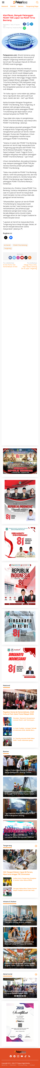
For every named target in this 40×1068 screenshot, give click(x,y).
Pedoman (13, 1065)
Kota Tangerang (7, 27)
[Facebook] (10, 257)
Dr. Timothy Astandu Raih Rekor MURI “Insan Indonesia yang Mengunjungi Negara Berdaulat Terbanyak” (24, 739)
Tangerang (7, 248)
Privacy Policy (22, 1065)
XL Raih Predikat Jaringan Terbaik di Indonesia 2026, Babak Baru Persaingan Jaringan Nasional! (24, 729)
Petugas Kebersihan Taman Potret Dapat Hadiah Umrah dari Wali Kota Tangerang (25, 889)
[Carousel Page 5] (25, 995)
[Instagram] (18, 257)
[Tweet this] (28, 24)
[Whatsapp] (24, 28)
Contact (32, 1065)
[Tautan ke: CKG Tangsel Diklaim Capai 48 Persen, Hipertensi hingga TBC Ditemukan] (20, 859)
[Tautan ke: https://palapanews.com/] (36, 846)
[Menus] (3, 2)
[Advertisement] (20, 360)
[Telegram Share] (31, 24)
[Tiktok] (25, 257)
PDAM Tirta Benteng (20, 245)
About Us (4, 1065)
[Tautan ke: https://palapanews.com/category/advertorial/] (36, 974)
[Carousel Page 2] (18, 995)
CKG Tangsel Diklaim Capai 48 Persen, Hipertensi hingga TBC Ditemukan (18, 873)
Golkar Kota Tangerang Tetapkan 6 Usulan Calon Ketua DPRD (24, 879)
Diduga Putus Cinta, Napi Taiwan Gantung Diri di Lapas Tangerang (29, 266)
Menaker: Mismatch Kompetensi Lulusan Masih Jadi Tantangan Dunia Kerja (24, 719)
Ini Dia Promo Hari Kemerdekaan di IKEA (10, 265)
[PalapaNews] (20, 2)
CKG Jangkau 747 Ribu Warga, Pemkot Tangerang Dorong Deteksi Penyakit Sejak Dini (19, 992)
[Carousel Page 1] (15, 995)
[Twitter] (14, 257)
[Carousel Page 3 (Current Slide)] (20, 995)
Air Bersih (7, 245)
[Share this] (24, 24)
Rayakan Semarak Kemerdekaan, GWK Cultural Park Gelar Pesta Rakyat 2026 (18, 713)
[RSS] (29, 257)
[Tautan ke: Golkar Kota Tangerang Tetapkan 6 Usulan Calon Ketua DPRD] (7, 882)
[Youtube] (22, 257)
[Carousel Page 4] (22, 995)
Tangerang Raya (17, 27)
